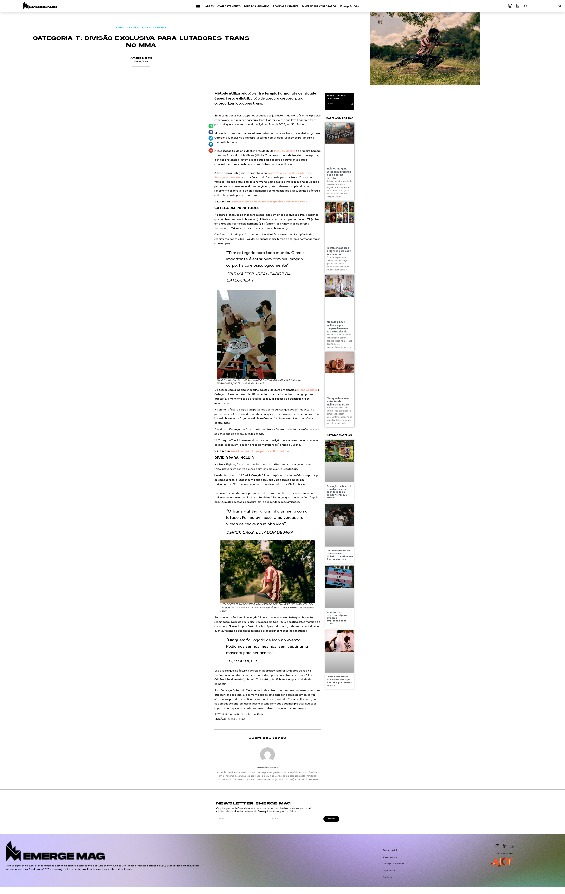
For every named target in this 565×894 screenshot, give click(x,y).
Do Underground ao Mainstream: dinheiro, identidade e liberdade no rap (339, 555)
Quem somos (390, 857)
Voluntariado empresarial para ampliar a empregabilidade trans (336, 618)
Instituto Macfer (284, 151)
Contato (387, 877)
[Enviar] (352, 103)
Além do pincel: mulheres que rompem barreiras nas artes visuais (337, 326)
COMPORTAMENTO (129, 27)
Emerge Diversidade (393, 863)
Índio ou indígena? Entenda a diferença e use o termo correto (338, 173)
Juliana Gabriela (306, 390)
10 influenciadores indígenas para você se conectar (338, 251)
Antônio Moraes (141, 58)
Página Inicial (390, 850)
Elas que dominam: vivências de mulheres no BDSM (337, 401)
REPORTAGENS (155, 27)
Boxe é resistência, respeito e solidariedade (259, 451)
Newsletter (389, 870)
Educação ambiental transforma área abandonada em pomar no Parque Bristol (338, 492)
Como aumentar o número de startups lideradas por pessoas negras (339, 681)
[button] (559, 5)
